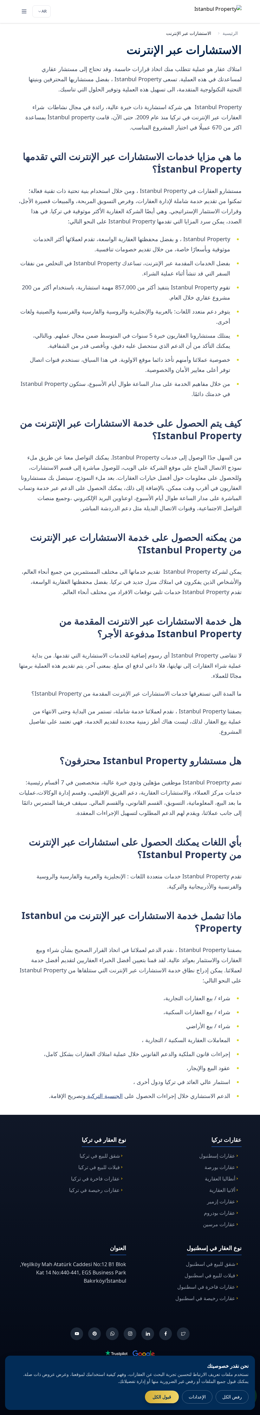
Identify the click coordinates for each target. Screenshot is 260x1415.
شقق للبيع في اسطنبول (210, 1263)
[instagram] (130, 1333)
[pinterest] (94, 1333)
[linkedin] (147, 1333)
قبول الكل (162, 1397)
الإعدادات (197, 1397)
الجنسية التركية (104, 1096)
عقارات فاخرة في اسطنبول (206, 1286)
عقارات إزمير (221, 1201)
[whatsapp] (112, 1333)
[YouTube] (76, 1333)
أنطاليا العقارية (220, 1178)
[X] (183, 1333)
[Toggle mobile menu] (24, 11)
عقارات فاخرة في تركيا (95, 1178)
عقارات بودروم (219, 1212)
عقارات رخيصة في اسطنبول (205, 1298)
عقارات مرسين (219, 1224)
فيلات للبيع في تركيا (99, 1167)
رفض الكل (232, 1397)
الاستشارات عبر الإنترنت (188, 33)
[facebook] (165, 1333)
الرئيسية (230, 33)
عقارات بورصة (220, 1167)
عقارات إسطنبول (217, 1155)
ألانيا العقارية (222, 1190)
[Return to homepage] (210, 11)
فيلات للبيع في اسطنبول (210, 1275)
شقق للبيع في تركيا (100, 1155)
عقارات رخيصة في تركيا (94, 1190)
